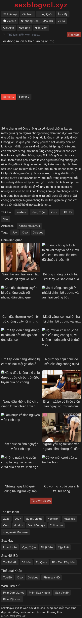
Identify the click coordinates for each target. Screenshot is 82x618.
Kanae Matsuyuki (29, 225)
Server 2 (24, 96)
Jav (14, 232)
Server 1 (8, 96)
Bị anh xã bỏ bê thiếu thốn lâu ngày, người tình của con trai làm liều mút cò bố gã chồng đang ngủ (61, 404)
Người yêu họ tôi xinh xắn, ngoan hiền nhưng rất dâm (61, 446)
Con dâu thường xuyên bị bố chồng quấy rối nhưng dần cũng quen (20, 319)
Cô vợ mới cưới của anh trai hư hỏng (61, 489)
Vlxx (5, 219)
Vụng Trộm (39, 212)
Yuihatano (56, 525)
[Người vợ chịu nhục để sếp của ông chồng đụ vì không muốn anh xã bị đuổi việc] (61, 342)
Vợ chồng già (36, 525)
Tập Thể (63, 547)
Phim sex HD (51, 577)
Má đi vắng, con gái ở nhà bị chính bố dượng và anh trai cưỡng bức (61, 319)
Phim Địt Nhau (12, 599)
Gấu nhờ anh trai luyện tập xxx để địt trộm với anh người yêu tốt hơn (20, 277)
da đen (18, 525)
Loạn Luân (10, 547)
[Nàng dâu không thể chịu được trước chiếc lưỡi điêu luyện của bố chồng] (20, 384)
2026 (6, 518)
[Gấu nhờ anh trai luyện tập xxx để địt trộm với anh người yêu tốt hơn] (20, 257)
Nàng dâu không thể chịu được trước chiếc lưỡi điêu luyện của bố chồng (20, 404)
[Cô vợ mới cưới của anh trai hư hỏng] (61, 469)
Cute (6, 525)
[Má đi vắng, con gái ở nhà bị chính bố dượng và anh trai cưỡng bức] (61, 300)
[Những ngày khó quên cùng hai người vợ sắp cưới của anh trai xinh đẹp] (20, 469)
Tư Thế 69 (10, 562)
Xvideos (21, 212)
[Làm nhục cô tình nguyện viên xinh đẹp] (20, 427)
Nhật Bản (47, 547)
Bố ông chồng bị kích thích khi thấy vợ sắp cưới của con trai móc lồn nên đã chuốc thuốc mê (61, 277)
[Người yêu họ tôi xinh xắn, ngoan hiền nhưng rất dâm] (61, 427)
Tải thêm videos (41, 500)
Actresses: (7, 225)
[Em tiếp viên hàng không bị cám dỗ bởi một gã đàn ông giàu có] (20, 342)
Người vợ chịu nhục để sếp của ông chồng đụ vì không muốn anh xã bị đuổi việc (61, 361)
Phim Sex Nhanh (39, 592)
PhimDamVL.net (13, 592)
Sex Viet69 (62, 592)
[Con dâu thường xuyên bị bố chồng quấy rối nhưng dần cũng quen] (20, 300)
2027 (18, 518)
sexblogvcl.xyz (41, 5)
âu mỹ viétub (34, 518)
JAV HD (67, 212)
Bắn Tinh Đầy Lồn (63, 562)
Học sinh (53, 518)
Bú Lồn (26, 562)
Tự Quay (41, 562)
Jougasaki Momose (15, 532)
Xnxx (54, 212)
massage (69, 518)
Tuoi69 (7, 577)
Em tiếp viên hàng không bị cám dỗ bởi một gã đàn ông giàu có (20, 361)
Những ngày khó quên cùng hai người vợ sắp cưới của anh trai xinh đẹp (20, 489)
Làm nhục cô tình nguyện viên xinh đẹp (20, 446)
